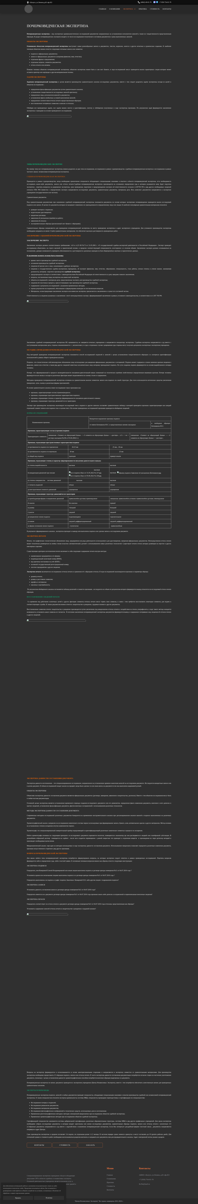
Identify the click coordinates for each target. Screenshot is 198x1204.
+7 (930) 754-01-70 (146, 1180)
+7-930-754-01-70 (165, 2)
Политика (49, 1198)
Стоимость (155, 9)
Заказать (90, 1145)
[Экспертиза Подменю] (135, 9)
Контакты (167, 9)
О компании (114, 9)
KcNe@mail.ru (144, 1184)
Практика (143, 9)
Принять (18, 1198)
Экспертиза (128, 9)
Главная (102, 9)
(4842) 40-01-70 (146, 2)
